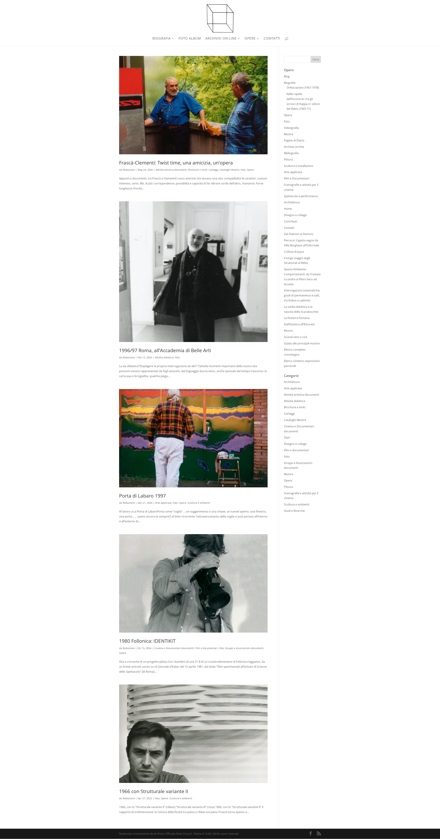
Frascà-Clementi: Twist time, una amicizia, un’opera (176, 162)
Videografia (291, 128)
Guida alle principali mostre (302, 343)
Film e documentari (206, 648)
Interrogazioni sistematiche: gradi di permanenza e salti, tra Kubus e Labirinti (302, 295)
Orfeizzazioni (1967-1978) (303, 87)
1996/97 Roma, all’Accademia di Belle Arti (165, 350)
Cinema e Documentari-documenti (174, 648)
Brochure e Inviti (197, 169)
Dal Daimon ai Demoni (298, 234)
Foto (243, 169)
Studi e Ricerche (294, 511)
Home (288, 209)
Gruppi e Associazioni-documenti (244, 648)
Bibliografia (291, 153)
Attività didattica (164, 357)
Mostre (288, 134)
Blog (287, 76)
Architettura (292, 202)
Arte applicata (163, 502)
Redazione (129, 169)
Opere (250, 39)
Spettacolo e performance (301, 196)
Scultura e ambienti (199, 502)
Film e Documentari (296, 178)
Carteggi (213, 169)
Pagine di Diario (294, 140)
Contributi (290, 221)
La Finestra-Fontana (297, 318)
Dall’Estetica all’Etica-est (299, 324)
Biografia (161, 39)
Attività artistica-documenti (171, 169)
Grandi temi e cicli (295, 337)
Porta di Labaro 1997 (142, 495)
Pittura (288, 159)
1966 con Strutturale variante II (153, 791)
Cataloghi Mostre (229, 169)
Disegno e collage (295, 215)
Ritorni (288, 331)
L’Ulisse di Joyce (294, 252)
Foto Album (190, 39)
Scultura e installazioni (298, 166)
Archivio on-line (221, 39)
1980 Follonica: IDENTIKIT (147, 641)
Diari (287, 437)
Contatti (272, 39)
